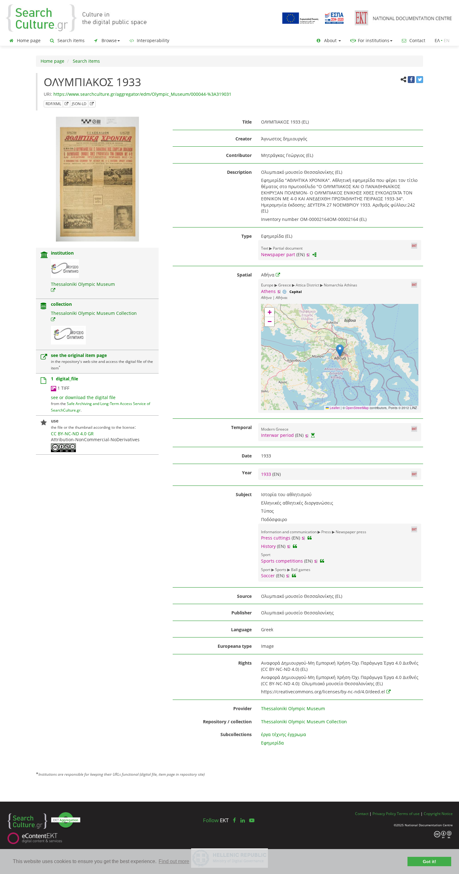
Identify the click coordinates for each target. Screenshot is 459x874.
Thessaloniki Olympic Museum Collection (94, 313)
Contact (416, 40)
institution (62, 253)
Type (246, 236)
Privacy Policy (384, 813)
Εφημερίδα (272, 743)
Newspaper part (278, 254)
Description (239, 172)
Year (247, 473)
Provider (242, 708)
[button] (340, 350)
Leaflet (334, 408)
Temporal (241, 427)
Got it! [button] (429, 861)
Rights (245, 663)
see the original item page (79, 355)
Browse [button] (108, 40)
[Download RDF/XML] (66, 103)
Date (247, 456)
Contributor (239, 155)
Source (244, 596)
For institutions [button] (373, 40)
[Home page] (81, 18)
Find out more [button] (174, 861)
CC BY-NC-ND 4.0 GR (72, 434)
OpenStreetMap (357, 408)
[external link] (53, 290)
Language (241, 629)
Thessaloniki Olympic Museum (83, 284)
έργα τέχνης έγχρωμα (283, 734)
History (268, 546)
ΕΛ (437, 40)
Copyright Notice (438, 813)
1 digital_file (64, 379)
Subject (244, 494)
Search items (70, 40)
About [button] (330, 40)
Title (247, 122)
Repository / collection (227, 722)
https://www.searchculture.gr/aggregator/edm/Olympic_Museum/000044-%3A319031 (142, 94)
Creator (243, 139)
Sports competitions (282, 561)
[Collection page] (43, 307)
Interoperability (152, 40)
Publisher (241, 613)
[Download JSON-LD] (92, 103)
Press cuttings (275, 538)
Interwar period (277, 435)
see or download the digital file (83, 397)
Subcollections (236, 734)
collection (61, 304)
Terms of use (408, 813)
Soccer (268, 576)
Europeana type (235, 646)
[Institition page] (44, 255)
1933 (266, 474)
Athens (268, 291)
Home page (28, 40)
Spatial (244, 275)
